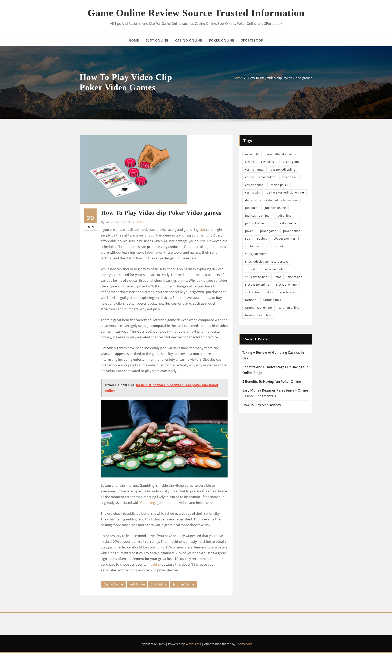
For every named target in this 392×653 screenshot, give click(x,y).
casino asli (268, 162)
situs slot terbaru (257, 277)
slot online (158, 584)
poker (141, 222)
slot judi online (286, 284)
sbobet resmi (254, 246)
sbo (247, 238)
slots (270, 292)
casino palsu (279, 185)
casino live (289, 177)
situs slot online (275, 269)
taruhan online (183, 584)
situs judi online (256, 254)
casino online (113, 584)
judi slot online (255, 223)
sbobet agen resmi (286, 238)
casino (249, 162)
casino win (252, 192)
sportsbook (287, 292)
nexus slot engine (285, 223)
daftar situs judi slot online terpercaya (271, 200)
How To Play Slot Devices (261, 405)
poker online (291, 231)
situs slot (251, 269)
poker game (268, 231)
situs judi (276, 246)
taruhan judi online (258, 308)
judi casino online (257, 215)
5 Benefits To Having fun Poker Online (271, 381)
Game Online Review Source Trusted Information (196, 12)
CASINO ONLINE (188, 40)
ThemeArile (244, 644)
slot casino (295, 277)
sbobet (262, 238)
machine (154, 564)
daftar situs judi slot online (285, 192)
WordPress (193, 644)
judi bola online (275, 208)
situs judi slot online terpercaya (266, 261)
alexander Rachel (115, 222)
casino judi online (283, 169)
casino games (254, 169)
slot (202, 229)
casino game (291, 162)
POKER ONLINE (221, 40)
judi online (137, 584)
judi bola (251, 208)
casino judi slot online (260, 177)
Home (237, 78)
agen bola (252, 154)
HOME (134, 40)
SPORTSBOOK (252, 40)
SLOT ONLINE (157, 40)
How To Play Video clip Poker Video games (280, 78)
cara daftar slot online (281, 154)
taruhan (250, 300)
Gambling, (148, 502)
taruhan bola (272, 300)
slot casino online (257, 284)
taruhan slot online (258, 315)
